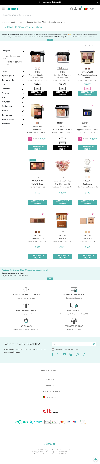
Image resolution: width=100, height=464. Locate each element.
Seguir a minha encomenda (26, 298)
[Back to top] (95, 459)
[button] (7, 51)
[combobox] (50, 15)
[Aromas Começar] (12, 8)
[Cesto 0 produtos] (80, 8)
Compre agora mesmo (37, 93)
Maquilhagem (15, 22)
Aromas (5, 22)
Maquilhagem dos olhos (32, 22)
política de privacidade (70, 349)
